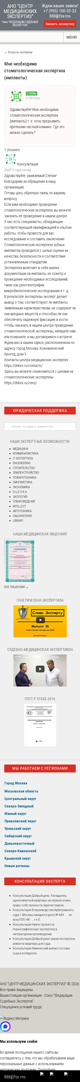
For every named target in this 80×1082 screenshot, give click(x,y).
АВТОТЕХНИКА (22, 511)
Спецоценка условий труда (21, 1007)
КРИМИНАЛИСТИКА (25, 453)
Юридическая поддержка (40, 410)
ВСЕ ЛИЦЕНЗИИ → (16, 587)
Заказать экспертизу (59, 24)
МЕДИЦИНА (20, 449)
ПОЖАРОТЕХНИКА (24, 477)
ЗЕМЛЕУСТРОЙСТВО (26, 473)
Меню (72, 37)
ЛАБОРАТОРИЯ (22, 516)
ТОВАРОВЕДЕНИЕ (24, 501)
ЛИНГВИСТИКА (22, 482)
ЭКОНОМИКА (21, 487)
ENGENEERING (22, 463)
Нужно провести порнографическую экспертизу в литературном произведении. (35, 929)
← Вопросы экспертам (18, 52)
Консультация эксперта (40, 881)
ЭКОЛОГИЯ (20, 497)
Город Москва (15, 783)
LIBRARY (18, 521)
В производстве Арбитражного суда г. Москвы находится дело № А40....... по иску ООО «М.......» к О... (43, 914)
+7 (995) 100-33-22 (60, 10)
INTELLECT (19, 506)
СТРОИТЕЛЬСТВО (24, 468)
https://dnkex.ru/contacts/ (23, 365)
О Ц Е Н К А (20, 492)
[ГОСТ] (40, 745)
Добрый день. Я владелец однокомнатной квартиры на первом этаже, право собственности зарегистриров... (42, 900)
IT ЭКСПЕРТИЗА (23, 458)
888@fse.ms (60, 16)
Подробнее (46, 1069)
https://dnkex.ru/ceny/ (20, 383)
